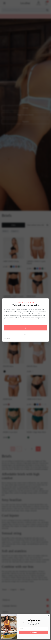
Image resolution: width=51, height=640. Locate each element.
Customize (7, 338)
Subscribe (33, 632)
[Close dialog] (48, 616)
